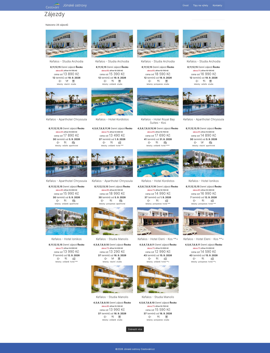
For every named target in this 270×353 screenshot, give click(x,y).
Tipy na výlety (200, 5)
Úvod (185, 5)
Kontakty (217, 5)
